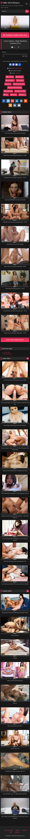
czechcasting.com (15, 87)
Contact (17, 832)
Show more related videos (15, 339)
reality (23, 94)
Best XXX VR (7, 354)
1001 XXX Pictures (11, 3)
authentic (11, 80)
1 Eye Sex (6, 352)
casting (20, 80)
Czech (8, 84)
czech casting (19, 84)
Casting (10, 76)
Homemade (9, 91)
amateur (20, 76)
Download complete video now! (16, 35)
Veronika (17, 73)
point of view (21, 91)
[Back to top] (25, 834)
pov (6, 94)
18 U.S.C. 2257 (9, 830)
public (14, 94)
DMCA (17, 830)
